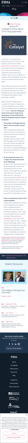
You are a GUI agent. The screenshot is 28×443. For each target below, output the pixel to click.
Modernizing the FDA (7, 237)
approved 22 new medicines (10, 66)
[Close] (25, 414)
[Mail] (16, 18)
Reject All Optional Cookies (14, 437)
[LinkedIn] (14, 18)
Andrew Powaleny (15, 24)
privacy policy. (15, 429)
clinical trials (20, 177)
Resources (14, 372)
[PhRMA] (5, 2)
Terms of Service (14, 386)
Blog (8, 6)
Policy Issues (14, 368)
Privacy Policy (14, 383)
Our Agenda (14, 365)
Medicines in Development (14, 255)
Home (3, 6)
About (14, 362)
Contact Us (14, 380)
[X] (13, 18)
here (19, 248)
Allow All (14, 433)
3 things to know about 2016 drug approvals (18, 6)
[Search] (22, 2)
